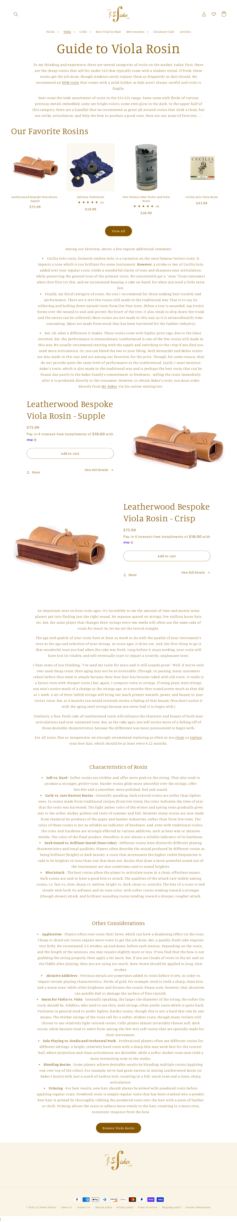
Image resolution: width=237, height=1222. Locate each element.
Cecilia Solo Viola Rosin (202, 197)
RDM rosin (70, 82)
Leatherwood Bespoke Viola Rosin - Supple (35, 198)
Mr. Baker (109, 386)
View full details (96, 470)
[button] (16, 14)
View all (118, 231)
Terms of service (148, 1207)
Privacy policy (124, 1207)
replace (196, 737)
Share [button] (36, 472)
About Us (66, 1207)
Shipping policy (171, 1207)
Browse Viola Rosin (119, 1128)
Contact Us (83, 1207)
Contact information (198, 1207)
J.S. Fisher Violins (46, 1207)
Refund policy (103, 1207)
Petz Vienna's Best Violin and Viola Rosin (146, 198)
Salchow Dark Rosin (90, 197)
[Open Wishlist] (214, 14)
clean (179, 737)
